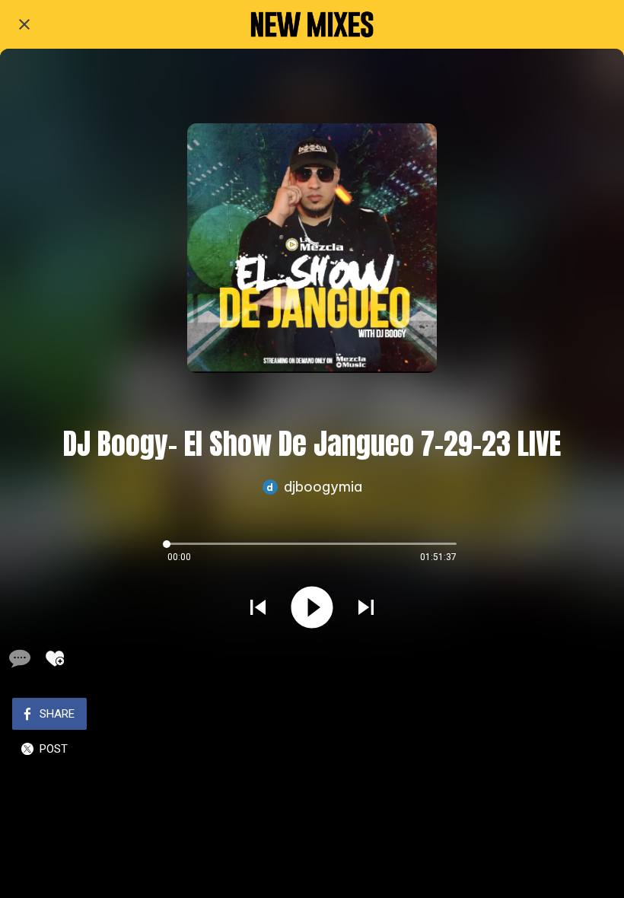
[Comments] (18, 658)
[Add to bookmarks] (55, 658)
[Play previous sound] (258, 607)
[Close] (24, 24)
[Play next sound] (366, 607)
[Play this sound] (312, 607)
